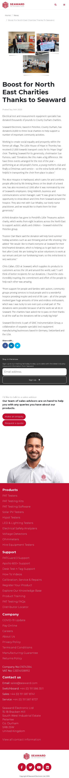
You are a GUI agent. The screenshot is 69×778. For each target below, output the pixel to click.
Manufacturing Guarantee (20, 652)
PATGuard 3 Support (16, 557)
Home (8, 15)
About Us (8, 636)
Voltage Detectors (14, 533)
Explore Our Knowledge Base (22, 590)
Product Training (13, 596)
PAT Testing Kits (12, 501)
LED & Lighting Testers (17, 522)
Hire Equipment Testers (18, 544)
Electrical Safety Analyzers (19, 528)
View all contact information (21, 739)
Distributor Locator (15, 607)
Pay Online (9, 625)
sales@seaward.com (24, 683)
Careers (7, 631)
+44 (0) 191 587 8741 (22, 694)
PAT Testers (9, 495)
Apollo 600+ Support (16, 563)
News (16, 15)
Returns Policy (12, 658)
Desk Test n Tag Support (18, 568)
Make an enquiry (14, 416)
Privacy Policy (11, 642)
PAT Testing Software (16, 506)
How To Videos (12, 574)
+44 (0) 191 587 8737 (25, 699)
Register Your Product (17, 585)
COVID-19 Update (13, 620)
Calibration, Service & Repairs (22, 579)
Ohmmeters (10, 539)
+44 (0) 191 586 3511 (32, 688)
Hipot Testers (11, 517)
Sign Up (33, 380)
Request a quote (14, 423)
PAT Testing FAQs (13, 601)
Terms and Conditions (17, 647)
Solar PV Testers (13, 512)
